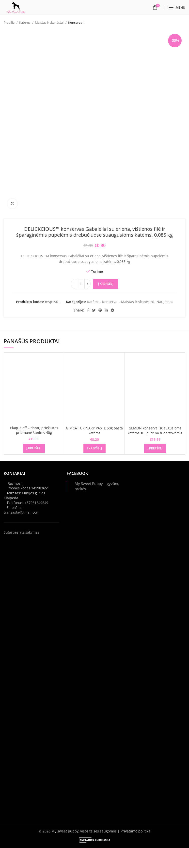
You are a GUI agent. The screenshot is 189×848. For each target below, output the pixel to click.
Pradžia (9, 22)
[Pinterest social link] (100, 310)
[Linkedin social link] (106, 310)
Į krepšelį (105, 283)
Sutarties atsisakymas (21, 532)
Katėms (25, 22)
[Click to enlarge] (12, 204)
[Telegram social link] (112, 310)
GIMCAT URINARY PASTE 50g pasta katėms (94, 430)
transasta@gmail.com (21, 512)
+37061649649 (36, 502)
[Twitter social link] (94, 310)
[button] (34, 448)
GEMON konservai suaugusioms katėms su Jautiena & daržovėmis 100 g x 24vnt (155, 433)
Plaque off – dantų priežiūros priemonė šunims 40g (34, 430)
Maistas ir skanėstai (49, 22)
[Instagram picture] (157, 498)
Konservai (75, 22)
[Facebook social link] (88, 310)
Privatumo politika (135, 831)
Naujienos (165, 301)
